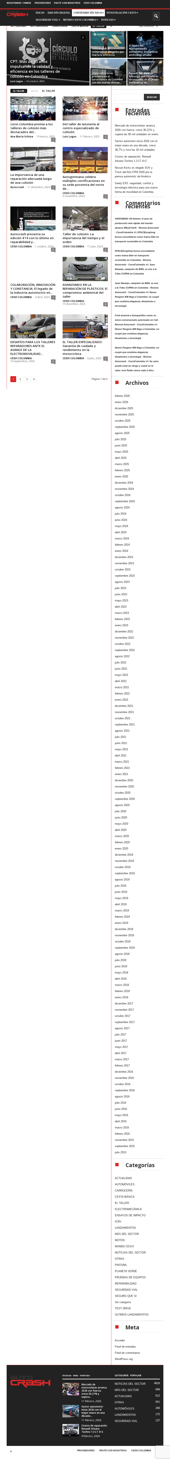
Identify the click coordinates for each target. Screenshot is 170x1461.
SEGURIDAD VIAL (126, 1289)
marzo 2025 (122, 464)
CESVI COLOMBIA (93, 2)
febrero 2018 (122, 991)
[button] (156, 16)
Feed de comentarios (127, 1352)
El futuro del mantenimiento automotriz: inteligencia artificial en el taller (143, 50)
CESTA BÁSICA (80, 25)
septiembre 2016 (125, 1090)
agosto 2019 (122, 879)
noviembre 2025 (124, 414)
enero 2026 (121, 402)
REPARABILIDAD (125, 1283)
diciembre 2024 (124, 482)
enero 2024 (121, 550)
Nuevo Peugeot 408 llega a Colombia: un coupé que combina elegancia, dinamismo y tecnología (137, 333)
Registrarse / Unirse (19, 2)
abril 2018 (120, 978)
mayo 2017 (121, 1046)
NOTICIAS (107, 19)
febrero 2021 (122, 767)
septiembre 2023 (125, 575)
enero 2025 (121, 476)
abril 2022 (120, 681)
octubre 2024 (122, 495)
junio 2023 (121, 594)
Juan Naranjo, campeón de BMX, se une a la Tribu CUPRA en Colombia (136, 269)
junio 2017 (121, 1040)
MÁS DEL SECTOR (127, 1234)
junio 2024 (121, 519)
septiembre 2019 (125, 873)
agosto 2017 (122, 1028)
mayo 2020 (121, 823)
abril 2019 (120, 904)
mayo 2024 (121, 526)
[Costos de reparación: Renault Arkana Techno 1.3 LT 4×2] (70, 1430)
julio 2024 (120, 513)
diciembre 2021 (124, 705)
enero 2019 (121, 922)
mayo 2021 (121, 749)
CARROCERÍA (59, 25)
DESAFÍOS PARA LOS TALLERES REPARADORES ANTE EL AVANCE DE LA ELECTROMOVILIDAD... (32, 348)
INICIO (40, 12)
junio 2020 (121, 817)
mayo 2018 (121, 972)
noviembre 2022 (124, 637)
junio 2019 (121, 891)
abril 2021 (120, 755)
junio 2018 (121, 966)
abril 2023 (120, 606)
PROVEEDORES (43, 2)
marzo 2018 (122, 984)
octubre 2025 (122, 420)
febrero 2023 (122, 619)
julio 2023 (120, 588)
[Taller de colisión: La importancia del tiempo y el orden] (85, 218)
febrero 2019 (122, 916)
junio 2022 (121, 668)
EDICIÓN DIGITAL (59, 12)
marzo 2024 (122, 538)
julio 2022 (120, 662)
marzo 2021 (122, 761)
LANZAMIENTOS (125, 1227)
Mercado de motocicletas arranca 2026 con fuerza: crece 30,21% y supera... (94, 1391)
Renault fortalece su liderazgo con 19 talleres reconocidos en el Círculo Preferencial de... (144, 78)
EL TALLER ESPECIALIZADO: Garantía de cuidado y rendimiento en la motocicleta (82, 348)
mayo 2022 (121, 674)
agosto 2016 (122, 1096)
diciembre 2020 (124, 780)
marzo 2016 (122, 1127)
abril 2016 (120, 1121)
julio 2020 (120, 811)
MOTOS (120, 1240)
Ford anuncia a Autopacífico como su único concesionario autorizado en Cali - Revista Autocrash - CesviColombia (137, 320)
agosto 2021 (122, 730)
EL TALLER (98, 25)
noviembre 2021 (124, 712)
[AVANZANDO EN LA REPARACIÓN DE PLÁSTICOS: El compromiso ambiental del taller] (85, 269)
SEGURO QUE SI (126, 1296)
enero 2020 (121, 848)
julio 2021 (120, 736)
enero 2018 (121, 997)
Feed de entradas (125, 1346)
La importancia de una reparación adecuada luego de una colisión (31, 179)
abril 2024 (120, 532)
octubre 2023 (122, 569)
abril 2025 (120, 457)
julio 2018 (120, 960)
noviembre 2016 (124, 1077)
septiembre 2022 (125, 650)
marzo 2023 (122, 612)
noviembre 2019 (124, 860)
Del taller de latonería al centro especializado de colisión (81, 128)
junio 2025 (121, 445)
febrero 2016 (122, 1133)
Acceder (120, 1340)
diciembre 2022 (124, 631)
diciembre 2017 (124, 1003)
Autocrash (17, 187)
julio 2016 (120, 1102)
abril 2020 (120, 829)
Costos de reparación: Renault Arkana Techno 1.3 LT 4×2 (133, 158)
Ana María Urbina (21, 136)
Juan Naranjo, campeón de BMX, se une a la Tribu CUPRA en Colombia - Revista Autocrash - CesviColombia (136, 287)
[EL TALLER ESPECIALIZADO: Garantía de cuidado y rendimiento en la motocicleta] (85, 326)
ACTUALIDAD (18, 25)
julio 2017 (120, 1034)
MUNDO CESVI (124, 1246)
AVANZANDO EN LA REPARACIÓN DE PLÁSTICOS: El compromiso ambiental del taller (85, 290)
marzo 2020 (122, 836)
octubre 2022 (122, 643)
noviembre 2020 (124, 786)
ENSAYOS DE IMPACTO (130, 1215)
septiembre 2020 (125, 798)
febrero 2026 (122, 395)
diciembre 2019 (124, 854)
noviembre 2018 (124, 935)
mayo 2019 (121, 898)
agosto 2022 (122, 656)
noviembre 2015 (124, 1139)
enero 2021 (121, 774)
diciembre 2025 (124, 408)
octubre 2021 (122, 718)
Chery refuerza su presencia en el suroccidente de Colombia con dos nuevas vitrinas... (107, 78)
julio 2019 (120, 885)
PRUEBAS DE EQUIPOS (130, 1277)
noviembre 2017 (124, 1009)
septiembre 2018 (125, 947)
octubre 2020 (122, 792)
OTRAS (119, 1258)
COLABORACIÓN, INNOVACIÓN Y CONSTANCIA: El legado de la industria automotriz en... (32, 289)
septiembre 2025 (125, 426)
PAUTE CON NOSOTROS (67, 2)
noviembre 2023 (124, 563)
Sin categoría (123, 1302)
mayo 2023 (121, 600)
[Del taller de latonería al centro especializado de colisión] (85, 108)
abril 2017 (120, 1053)
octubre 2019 (122, 867)
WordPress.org (124, 1359)
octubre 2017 (122, 1015)
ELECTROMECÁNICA (128, 1209)
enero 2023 (121, 625)
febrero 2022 (122, 693)
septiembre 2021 (125, 724)
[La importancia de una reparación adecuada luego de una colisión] (33, 159)
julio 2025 (120, 439)
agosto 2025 (122, 433)
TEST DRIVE (123, 1308)
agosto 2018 (122, 953)
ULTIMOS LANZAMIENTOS (132, 1314)
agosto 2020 (122, 805)
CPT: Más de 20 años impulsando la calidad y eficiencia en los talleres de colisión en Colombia (35, 69)
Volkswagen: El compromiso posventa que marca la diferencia (108, 52)
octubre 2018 (122, 941)
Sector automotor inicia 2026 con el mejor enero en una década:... (93, 1411)
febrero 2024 (122, 544)
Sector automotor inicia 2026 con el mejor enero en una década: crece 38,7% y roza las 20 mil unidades (136, 145)
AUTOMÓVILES (39, 25)
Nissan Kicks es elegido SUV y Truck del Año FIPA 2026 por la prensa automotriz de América (134, 172)
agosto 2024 (122, 507)
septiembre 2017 (125, 1022)
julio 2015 (120, 1152)
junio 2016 (121, 1108)
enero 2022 (121, 699)
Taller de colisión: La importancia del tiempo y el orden (83, 238)
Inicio (34, 91)
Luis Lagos (16, 81)
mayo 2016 (121, 1115)
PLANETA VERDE (126, 1271)
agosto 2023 (122, 581)
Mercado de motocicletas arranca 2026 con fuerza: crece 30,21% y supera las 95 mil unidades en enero (136, 130)
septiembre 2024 (125, 501)
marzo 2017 (122, 1059)
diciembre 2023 (124, 557)
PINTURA (121, 1265)
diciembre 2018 (124, 929)
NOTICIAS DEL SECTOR (130, 1252)
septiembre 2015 (125, 1146)
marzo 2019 (122, 910)
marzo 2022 (122, 687)
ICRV (118, 1221)
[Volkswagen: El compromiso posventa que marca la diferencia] (108, 44)
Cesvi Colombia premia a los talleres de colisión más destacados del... (31, 128)
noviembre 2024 (124, 488)
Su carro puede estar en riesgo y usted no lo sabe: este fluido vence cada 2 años (137, 366)
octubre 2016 (122, 1084)
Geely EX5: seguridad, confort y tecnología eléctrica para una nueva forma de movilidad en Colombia (136, 187)
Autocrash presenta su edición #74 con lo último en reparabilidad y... (32, 238)
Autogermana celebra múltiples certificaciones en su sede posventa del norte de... (84, 183)
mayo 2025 (121, 451)
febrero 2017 (122, 1065)
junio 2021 (121, 743)
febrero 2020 (122, 842)
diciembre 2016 (124, 1071)
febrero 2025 (122, 470)
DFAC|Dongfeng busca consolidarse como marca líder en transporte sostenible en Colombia (137, 237)
